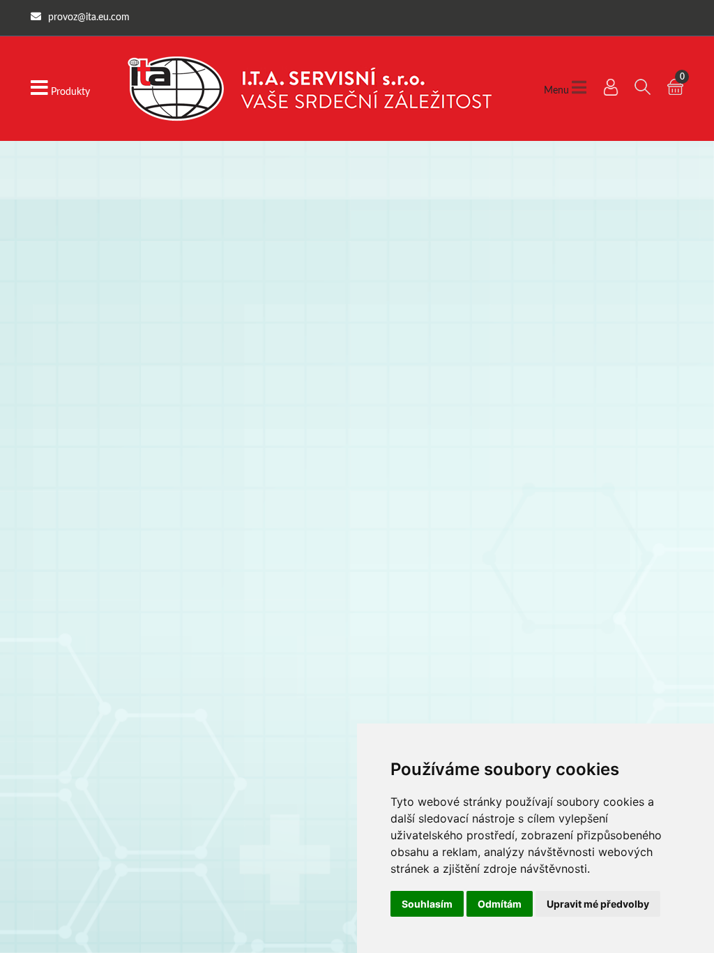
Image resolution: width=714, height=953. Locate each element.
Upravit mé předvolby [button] (598, 904)
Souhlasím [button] (427, 904)
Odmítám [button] (500, 904)
